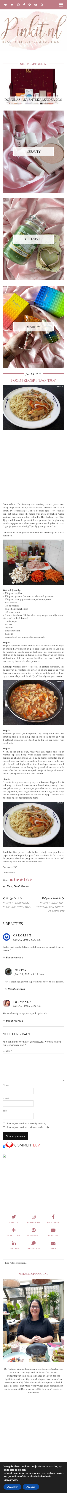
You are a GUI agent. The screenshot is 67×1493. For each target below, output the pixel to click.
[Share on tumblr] (24, 880)
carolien (22, 935)
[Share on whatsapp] (27, 880)
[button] (62, 5)
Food (17, 886)
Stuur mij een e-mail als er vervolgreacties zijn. (27, 1123)
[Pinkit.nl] (33, 27)
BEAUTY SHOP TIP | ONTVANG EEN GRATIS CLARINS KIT (50, 904)
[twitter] (12, 4)
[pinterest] (29, 4)
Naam (6, 1085)
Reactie (7, 1050)
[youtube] (35, 4)
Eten (9, 886)
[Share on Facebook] (14, 880)
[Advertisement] (33, 465)
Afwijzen (30, 1486)
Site (5, 1110)
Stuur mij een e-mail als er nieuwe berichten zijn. (28, 1127)
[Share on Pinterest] (21, 880)
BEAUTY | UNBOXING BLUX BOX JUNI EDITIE (17, 902)
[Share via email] (11, 880)
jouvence (22, 1002)
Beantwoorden (14, 957)
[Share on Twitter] (18, 880)
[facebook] (24, 4)
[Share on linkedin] (31, 880)
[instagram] (18, 4)
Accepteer (12, 1486)
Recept (25, 886)
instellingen (10, 1480)
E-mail (6, 1097)
